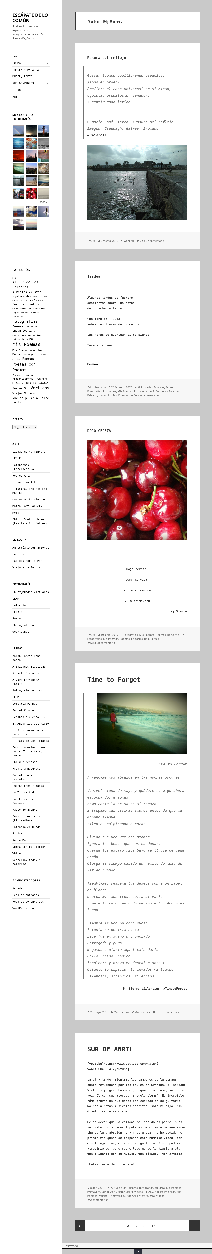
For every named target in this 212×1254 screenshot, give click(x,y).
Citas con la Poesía (33, 300)
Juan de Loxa (19, 335)
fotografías (146, 1188)
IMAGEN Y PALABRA (25, 69)
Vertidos (40, 387)
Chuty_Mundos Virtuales (30, 592)
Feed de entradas (25, 895)
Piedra (17, 833)
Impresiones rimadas (28, 785)
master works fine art (29, 499)
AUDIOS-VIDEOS (23, 83)
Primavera (41, 379)
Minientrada (98, 387)
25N (14, 278)
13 (154, 1225)
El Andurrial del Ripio (30, 723)
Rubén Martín (22, 840)
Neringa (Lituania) (36, 354)
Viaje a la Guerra (26, 567)
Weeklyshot (20, 631)
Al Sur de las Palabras (150, 387)
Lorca (25, 339)
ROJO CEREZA (99, 431)
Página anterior (80, 1225)
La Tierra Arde (24, 792)
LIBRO (16, 90)
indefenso (19, 554)
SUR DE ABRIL (110, 1049)
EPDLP (16, 458)
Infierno (32, 327)
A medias (19, 292)
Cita (92, 241)
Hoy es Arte (21, 475)
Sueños (17, 388)
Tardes (93, 276)
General (18, 326)
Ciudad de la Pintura (29, 451)
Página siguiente (194, 1225)
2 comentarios (99, 1200)
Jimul (32, 331)
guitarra (160, 1188)
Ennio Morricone (36, 309)
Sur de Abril (109, 1192)
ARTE (15, 97)
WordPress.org (23, 908)
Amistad (35, 292)
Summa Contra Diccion (29, 846)
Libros (16, 339)
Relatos (43, 382)
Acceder (18, 888)
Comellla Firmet (24, 703)
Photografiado (23, 625)
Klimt (39, 335)
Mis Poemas (26, 344)
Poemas (28, 359)
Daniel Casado (23, 710)
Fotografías (25, 321)
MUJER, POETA (22, 76)
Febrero (34, 312)
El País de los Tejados (30, 740)
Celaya (15, 301)
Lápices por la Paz (27, 560)
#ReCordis (97, 135)
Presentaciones (22, 378)
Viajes (17, 393)
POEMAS (17, 63)
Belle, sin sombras (27, 690)
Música (17, 354)
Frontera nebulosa (26, 768)
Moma (15, 512)
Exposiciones (20, 312)
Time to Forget (114, 679)
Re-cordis (137, 639)
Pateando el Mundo (26, 826)
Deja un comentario (151, 241)
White (16, 853)
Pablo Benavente (24, 809)
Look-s (17, 611)
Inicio (17, 56)
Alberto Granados (25, 673)
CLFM (15, 598)
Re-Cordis (17, 383)
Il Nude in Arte (24, 482)
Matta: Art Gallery (27, 506)
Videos (29, 393)
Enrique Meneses (24, 762)
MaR (31, 338)
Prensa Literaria (23, 375)
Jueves (31, 335)
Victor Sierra (125, 1192)
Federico (17, 316)
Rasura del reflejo (106, 58)
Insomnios (19, 330)
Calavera (43, 297)
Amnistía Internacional (30, 547)
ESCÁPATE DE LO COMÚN (30, 17)
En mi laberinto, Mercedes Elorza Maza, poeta (29, 751)
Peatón (17, 618)
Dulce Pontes (19, 309)
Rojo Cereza (151, 639)
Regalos (30, 382)
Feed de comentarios (28, 901)
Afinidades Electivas (29, 666)
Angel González (21, 296)
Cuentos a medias (25, 304)
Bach (35, 297)
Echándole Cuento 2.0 (29, 717)
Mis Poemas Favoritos (27, 350)
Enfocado (19, 605)
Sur (26, 388)
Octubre (16, 359)
